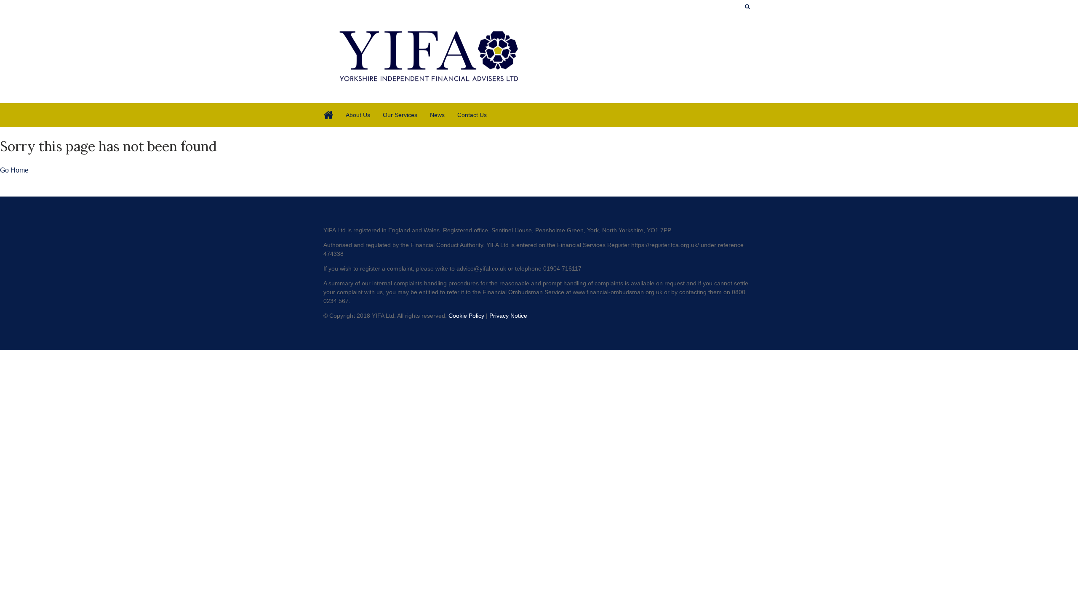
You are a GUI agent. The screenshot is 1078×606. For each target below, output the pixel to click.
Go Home (14, 170)
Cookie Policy (466, 315)
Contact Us (472, 115)
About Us (358, 115)
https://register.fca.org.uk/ (665, 245)
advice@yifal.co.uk (481, 268)
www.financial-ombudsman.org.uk (617, 292)
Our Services (400, 115)
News (437, 115)
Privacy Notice (508, 315)
